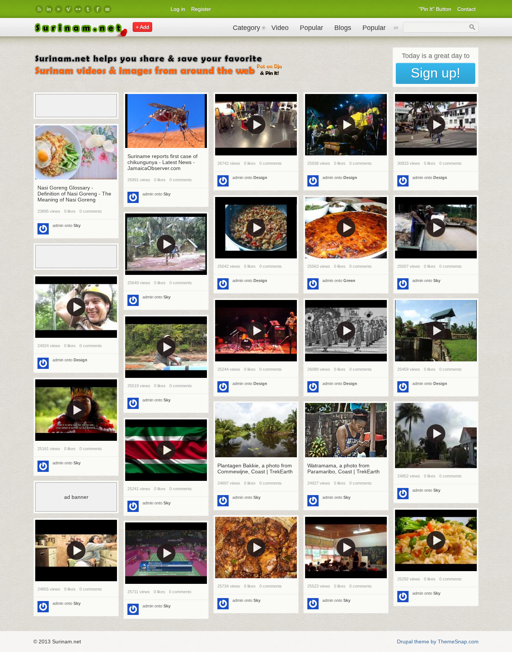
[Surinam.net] (80, 35)
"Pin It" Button (435, 9)
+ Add (142, 27)
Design (260, 177)
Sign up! (435, 73)
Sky (167, 194)
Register (201, 9)
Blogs (342, 27)
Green (349, 280)
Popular (311, 27)
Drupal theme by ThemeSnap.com (438, 642)
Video (280, 27)
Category (246, 27)
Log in (178, 9)
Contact (466, 9)
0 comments (180, 180)
